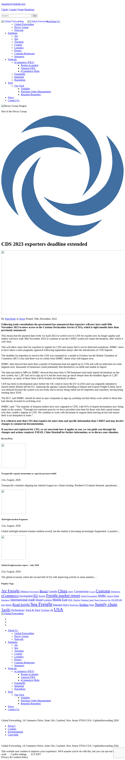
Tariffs (5, 610)
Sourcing (74, 605)
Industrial (19, 686)
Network (18, 639)
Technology (18, 610)
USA (58, 609)
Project (17, 659)
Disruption (115, 591)
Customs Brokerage (24, 662)
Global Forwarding (89, 596)
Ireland (39, 599)
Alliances (25, 591)
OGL (70, 600)
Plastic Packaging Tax (102, 600)
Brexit (44, 591)
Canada (53, 591)
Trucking (45, 610)
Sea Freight (41, 604)
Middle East (59, 599)
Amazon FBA (28, 677)
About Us (13, 630)
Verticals (12, 668)
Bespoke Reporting (31, 703)
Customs (103, 591)
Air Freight (10, 591)
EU (35, 596)
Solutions (12, 642)
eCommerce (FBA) (24, 671)
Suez (91, 604)
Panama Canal (87, 600)
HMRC (102, 595)
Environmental (15, 731)
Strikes (84, 604)
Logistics (47, 600)
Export (42, 596)
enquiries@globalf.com (13, 4)
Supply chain (106, 604)
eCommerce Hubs (30, 680)
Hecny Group (21, 636)
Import (110, 596)
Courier (92, 592)
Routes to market (29, 674)
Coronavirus (81, 591)
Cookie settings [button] (19, 754)
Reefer (9, 605)
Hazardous (19, 689)
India (116, 596)
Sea (16, 648)
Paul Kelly (10, 318)
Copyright (13, 734)
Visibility (25, 697)
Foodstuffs (19, 683)
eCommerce (10, 596)
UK (51, 610)
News (22, 318)
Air (16, 645)
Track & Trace (32, 610)
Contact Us (13, 709)
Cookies (12, 728)
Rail (3, 605)
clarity (71, 591)
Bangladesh (34, 592)
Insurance (5, 600)
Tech (10, 691)
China (62, 591)
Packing (77, 600)
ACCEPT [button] (36, 754)
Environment (26, 595)
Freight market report (63, 595)
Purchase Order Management (36, 700)
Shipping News (61, 604)
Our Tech (19, 694)
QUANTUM (116, 600)
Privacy (12, 726)
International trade (22, 599)
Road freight (21, 605)
